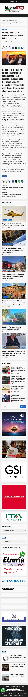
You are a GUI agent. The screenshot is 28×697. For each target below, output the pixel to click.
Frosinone (6, 244)
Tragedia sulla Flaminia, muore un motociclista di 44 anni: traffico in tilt (13, 225)
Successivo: (12, 194)
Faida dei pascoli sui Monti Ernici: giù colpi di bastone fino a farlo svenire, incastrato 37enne (13, 250)
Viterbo (5, 219)
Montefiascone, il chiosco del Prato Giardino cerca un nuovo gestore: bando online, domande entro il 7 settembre (13, 303)
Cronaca (4, 29)
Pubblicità (16, 690)
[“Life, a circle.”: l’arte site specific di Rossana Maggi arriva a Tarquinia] (5, 658)
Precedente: (13, 187)
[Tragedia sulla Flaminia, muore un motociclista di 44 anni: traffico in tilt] (14, 214)
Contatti (22, 690)
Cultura (4, 651)
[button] (2, 15)
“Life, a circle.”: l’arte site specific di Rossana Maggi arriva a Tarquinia (18, 656)
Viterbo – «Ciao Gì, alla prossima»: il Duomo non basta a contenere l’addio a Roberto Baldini (6, 370)
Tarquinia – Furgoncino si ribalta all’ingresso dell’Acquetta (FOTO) (11, 328)
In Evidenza (10, 323)
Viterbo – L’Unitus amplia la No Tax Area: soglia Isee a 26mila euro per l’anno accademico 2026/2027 (17, 675)
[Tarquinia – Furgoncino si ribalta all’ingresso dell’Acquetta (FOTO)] (14, 317)
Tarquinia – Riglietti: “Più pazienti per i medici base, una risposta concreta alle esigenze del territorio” (13, 353)
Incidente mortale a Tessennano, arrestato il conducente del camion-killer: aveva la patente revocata (6, 398)
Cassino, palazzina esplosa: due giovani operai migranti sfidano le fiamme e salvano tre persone (13, 276)
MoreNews (13, 695)
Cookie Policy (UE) (8, 690)
